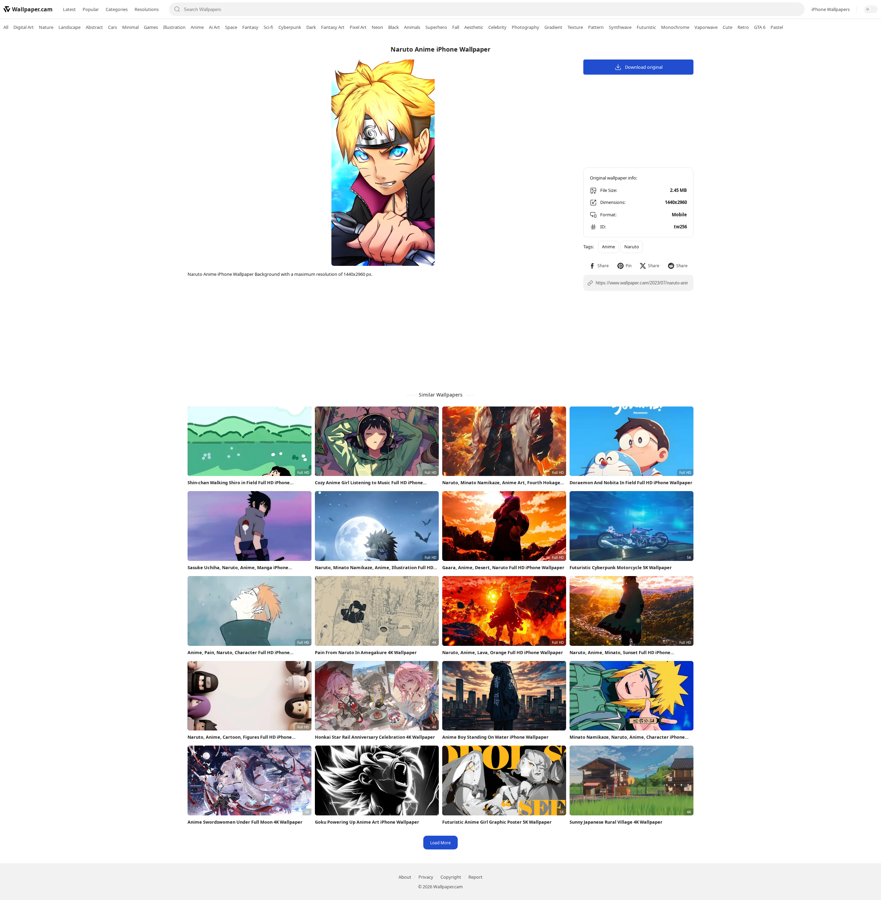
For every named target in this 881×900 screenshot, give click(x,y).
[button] (599, 266)
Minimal (130, 27)
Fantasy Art (332, 27)
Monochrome (675, 27)
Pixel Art (358, 27)
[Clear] (796, 9)
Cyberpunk (289, 27)
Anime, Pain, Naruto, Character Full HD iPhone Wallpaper (239, 652)
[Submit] (177, 9)
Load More (440, 842)
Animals (412, 27)
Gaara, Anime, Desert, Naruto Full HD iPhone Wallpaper (503, 567)
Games (151, 27)
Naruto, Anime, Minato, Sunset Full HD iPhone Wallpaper (620, 652)
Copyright (450, 877)
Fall (455, 27)
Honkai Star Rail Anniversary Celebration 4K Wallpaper (375, 737)
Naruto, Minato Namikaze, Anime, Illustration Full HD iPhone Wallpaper (374, 567)
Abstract (94, 27)
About (405, 877)
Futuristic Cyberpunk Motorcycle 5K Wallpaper (621, 567)
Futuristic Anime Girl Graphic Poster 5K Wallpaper (497, 822)
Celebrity (497, 27)
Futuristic (646, 27)
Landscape (70, 27)
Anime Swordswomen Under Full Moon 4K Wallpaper (245, 822)
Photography (525, 27)
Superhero (436, 27)
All (5, 27)
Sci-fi (268, 27)
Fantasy (250, 27)
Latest (69, 9)
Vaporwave (706, 27)
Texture (575, 27)
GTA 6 (759, 27)
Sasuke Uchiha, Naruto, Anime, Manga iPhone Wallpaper (238, 567)
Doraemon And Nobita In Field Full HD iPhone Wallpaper (631, 482)
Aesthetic (473, 27)
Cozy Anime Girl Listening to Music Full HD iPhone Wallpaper (369, 482)
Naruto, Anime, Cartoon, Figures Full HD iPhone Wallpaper (240, 737)
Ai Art (214, 27)
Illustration (174, 27)
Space (231, 27)
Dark (311, 27)
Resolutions (147, 9)
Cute (727, 27)
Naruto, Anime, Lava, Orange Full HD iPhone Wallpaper (502, 652)
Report (475, 877)
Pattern (596, 27)
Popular (91, 9)
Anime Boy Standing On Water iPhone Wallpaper (495, 737)
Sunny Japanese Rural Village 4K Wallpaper (616, 822)
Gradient (553, 27)
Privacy (425, 877)
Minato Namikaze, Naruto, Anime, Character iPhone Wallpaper (627, 737)
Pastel (777, 27)
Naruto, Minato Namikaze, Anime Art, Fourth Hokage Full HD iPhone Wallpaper (501, 482)
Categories (117, 9)
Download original (643, 67)
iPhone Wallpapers (830, 9)
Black (393, 27)
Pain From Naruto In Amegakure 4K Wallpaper (366, 652)
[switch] (871, 9)
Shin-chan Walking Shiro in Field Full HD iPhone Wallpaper (239, 482)
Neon (377, 27)
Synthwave (620, 27)
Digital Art (23, 27)
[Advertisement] (853, 143)
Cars (112, 27)
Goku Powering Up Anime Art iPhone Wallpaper (367, 822)
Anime (197, 27)
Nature (46, 27)
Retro (743, 27)
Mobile (679, 215)
